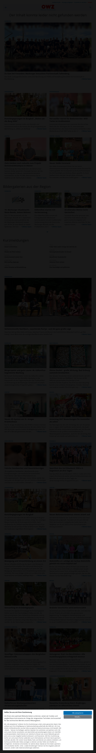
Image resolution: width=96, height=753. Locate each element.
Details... (78, 717)
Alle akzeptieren (77, 713)
